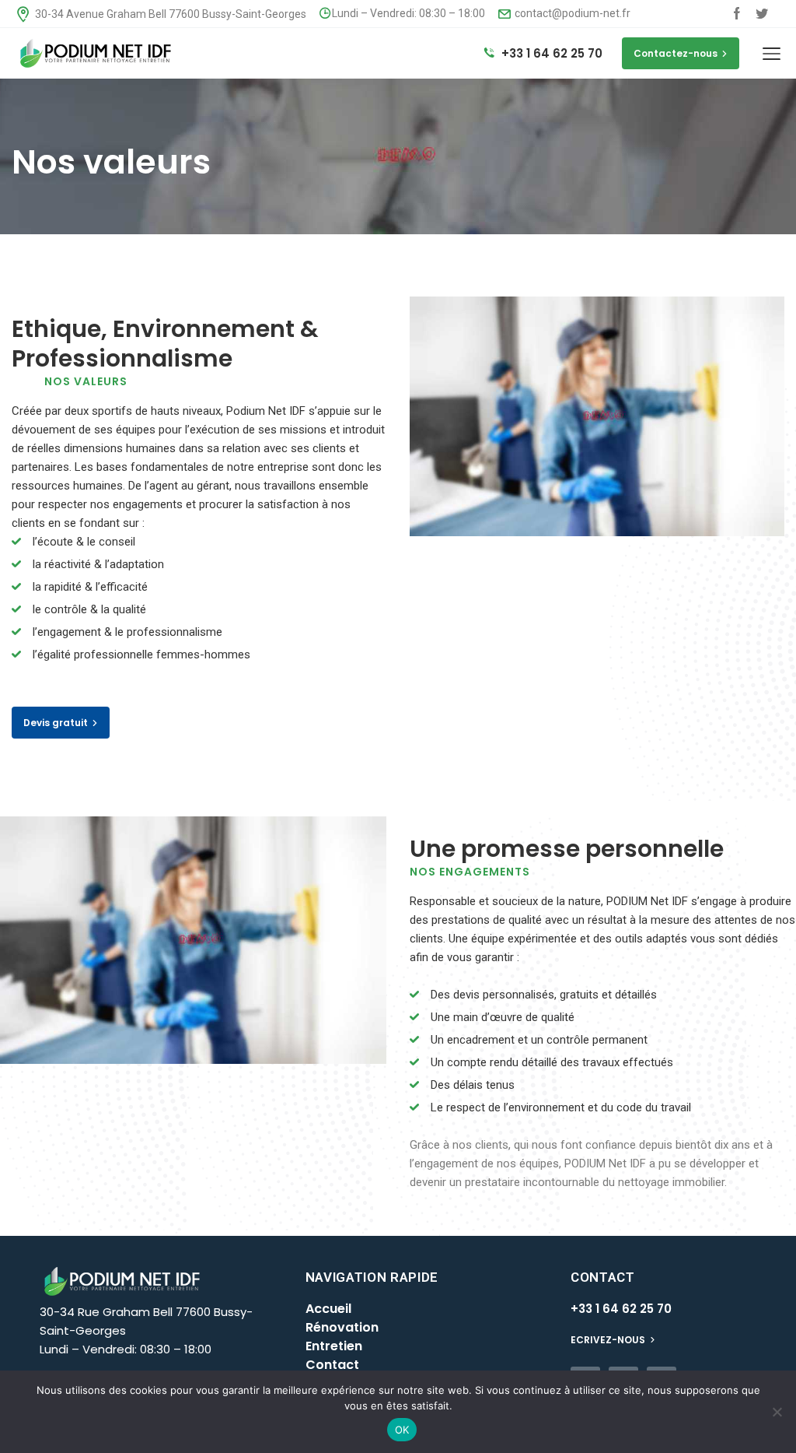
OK (402, 1429)
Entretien (333, 1346)
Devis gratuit (55, 722)
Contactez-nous (675, 53)
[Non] (776, 1412)
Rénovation (342, 1327)
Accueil (328, 1309)
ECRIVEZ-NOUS (609, 1339)
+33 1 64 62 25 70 (550, 53)
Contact (332, 1365)
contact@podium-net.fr (571, 13)
